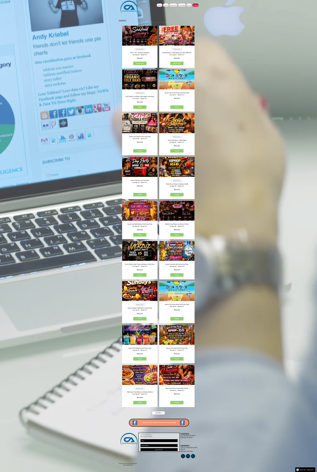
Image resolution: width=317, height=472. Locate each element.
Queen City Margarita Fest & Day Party (139, 348)
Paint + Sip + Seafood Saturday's (140, 52)
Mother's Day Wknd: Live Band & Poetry (177, 224)
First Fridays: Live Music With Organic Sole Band (139, 96)
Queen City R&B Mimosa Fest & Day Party (139, 224)
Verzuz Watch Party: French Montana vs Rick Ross (140, 264)
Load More (158, 413)
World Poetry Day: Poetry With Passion (176, 388)
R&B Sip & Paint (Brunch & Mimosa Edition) (140, 392)
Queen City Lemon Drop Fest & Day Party (177, 93)
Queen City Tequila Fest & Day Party (140, 136)
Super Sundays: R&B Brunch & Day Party (140, 308)
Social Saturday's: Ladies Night (177, 140)
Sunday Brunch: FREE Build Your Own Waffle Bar (177, 52)
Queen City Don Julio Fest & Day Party (177, 264)
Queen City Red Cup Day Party (140, 180)
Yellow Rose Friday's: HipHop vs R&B (177, 184)
